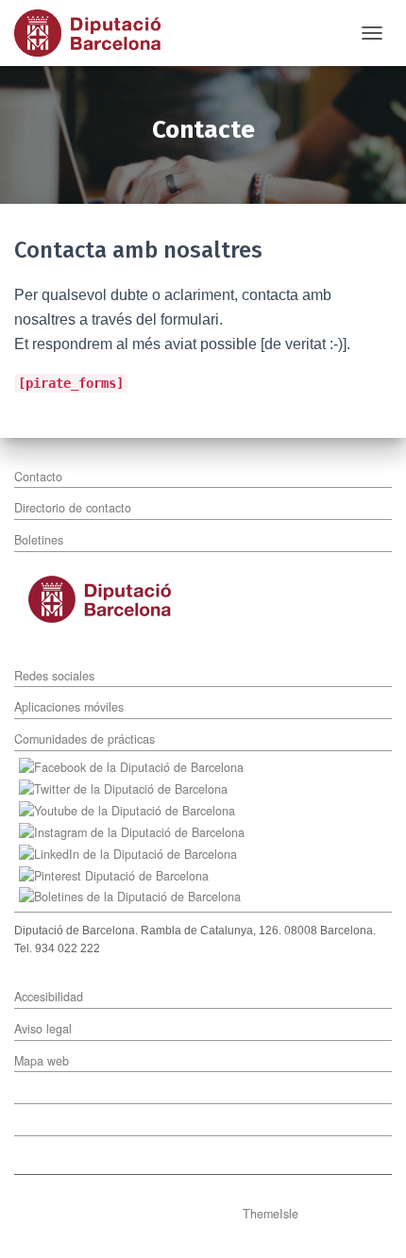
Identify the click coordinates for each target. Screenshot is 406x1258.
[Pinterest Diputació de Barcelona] (118, 873)
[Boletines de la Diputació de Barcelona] (130, 895)
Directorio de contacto (72, 507)
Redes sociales (54, 675)
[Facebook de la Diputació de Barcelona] (136, 766)
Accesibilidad (48, 996)
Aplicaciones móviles (69, 706)
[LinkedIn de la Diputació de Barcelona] (132, 852)
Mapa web (41, 1060)
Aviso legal (43, 1028)
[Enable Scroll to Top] (369, 1220)
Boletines (38, 539)
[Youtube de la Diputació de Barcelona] (132, 808)
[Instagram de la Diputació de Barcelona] (136, 830)
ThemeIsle (270, 1213)
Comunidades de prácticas (84, 738)
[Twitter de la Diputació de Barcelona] (128, 787)
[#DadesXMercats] (94, 33)
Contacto (38, 476)
